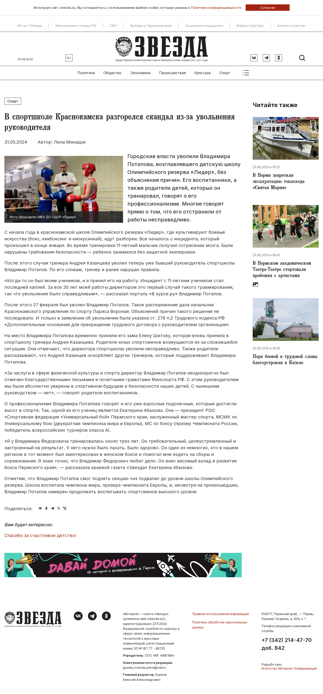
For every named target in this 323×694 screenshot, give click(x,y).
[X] (58, 508)
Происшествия (172, 73)
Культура (202, 73)
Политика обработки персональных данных (219, 624)
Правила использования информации (220, 614)
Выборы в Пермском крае (151, 26)
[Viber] (64, 508)
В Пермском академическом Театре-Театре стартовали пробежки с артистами (282, 270)
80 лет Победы (30, 26)
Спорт (224, 73)
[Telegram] (52, 508)
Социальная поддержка (204, 26)
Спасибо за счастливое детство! (40, 535)
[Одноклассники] (46, 508)
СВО (113, 26)
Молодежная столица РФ (75, 26)
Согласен (267, 7)
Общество (112, 73)
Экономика (140, 73)
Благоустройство (291, 26)
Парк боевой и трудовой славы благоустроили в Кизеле (285, 360)
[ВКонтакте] (40, 508)
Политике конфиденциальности (216, 7)
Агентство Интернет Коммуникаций (289, 668)
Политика (86, 73)
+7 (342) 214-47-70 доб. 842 (286, 644)
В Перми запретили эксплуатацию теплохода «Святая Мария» (279, 182)
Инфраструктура (250, 26)
